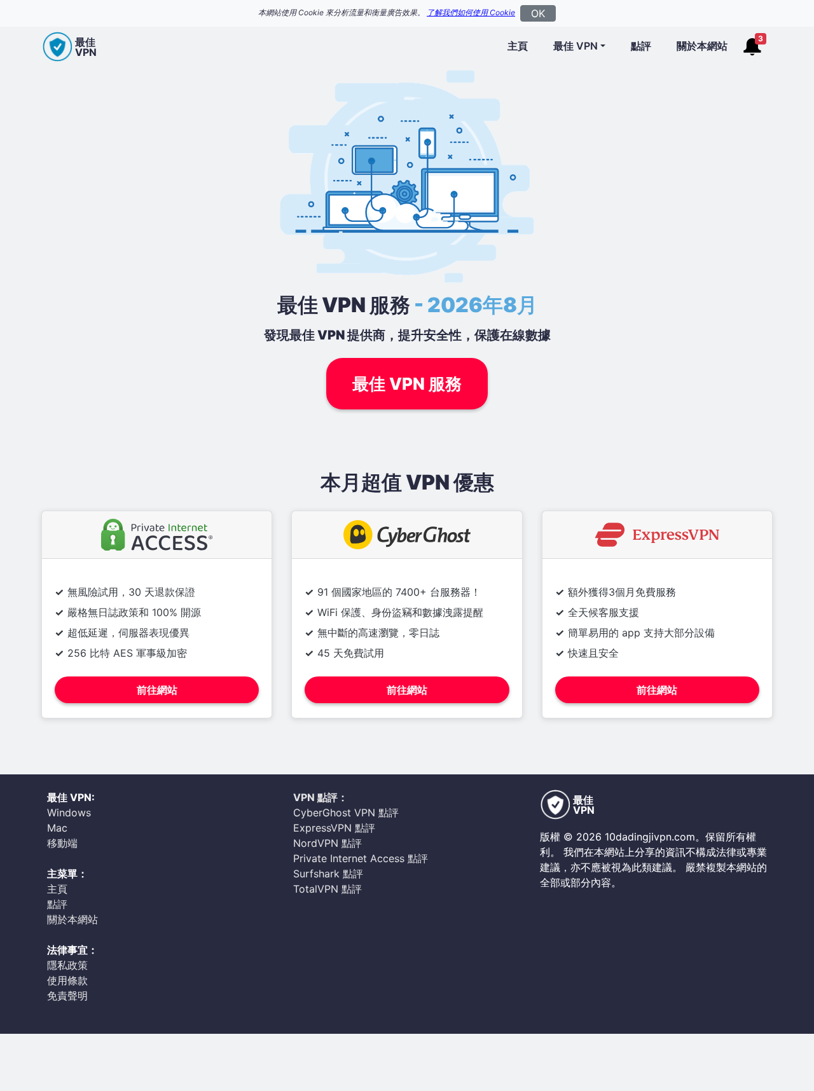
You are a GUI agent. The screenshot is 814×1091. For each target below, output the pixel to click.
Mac (57, 827)
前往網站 (157, 689)
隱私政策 (67, 965)
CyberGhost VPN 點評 (346, 812)
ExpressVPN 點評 (334, 827)
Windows (69, 812)
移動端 (62, 843)
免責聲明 (67, 995)
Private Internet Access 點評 (360, 858)
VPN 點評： (320, 797)
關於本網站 (702, 45)
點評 (641, 45)
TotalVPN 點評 (327, 888)
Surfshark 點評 (328, 873)
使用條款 (67, 980)
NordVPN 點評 (327, 843)
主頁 (517, 45)
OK (538, 13)
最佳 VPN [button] (575, 45)
